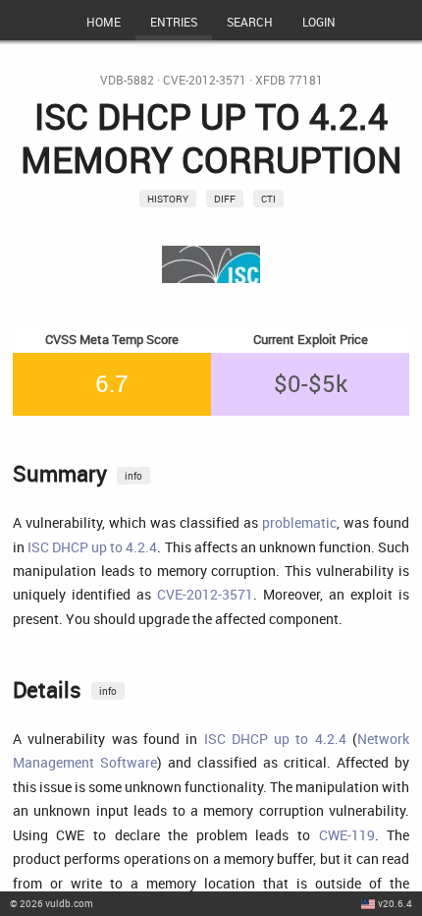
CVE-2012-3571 (204, 80)
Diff (225, 198)
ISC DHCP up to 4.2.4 (92, 547)
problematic (299, 522)
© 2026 (51, 903)
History (167, 198)
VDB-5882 (127, 80)
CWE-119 (347, 835)
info (133, 476)
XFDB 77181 (289, 80)
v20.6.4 (395, 903)
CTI (268, 198)
